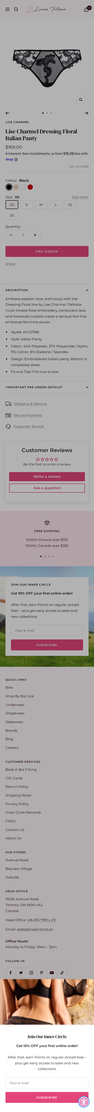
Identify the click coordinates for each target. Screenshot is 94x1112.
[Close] (87, 986)
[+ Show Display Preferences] (83, 1101)
